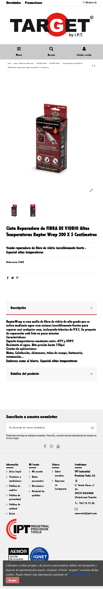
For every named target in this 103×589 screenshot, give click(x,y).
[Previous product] (93, 65)
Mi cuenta (37, 471)
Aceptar (12, 580)
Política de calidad (14, 506)
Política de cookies (14, 488)
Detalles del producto (25, 374)
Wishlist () (91, 2)
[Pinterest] (17, 278)
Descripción (18, 308)
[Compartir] (8, 278)
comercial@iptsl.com (86, 513)
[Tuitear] (12, 278)
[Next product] (94, 65)
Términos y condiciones (15, 478)
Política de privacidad (15, 497)
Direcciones (38, 486)
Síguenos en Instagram (60, 485)
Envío (12, 513)
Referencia (11, 262)
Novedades (13, 3)
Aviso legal (15, 471)
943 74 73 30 (86, 503)
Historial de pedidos (38, 493)
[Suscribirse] (92, 428)
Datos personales (38, 478)
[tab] (51, 308)
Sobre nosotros (59, 473)
